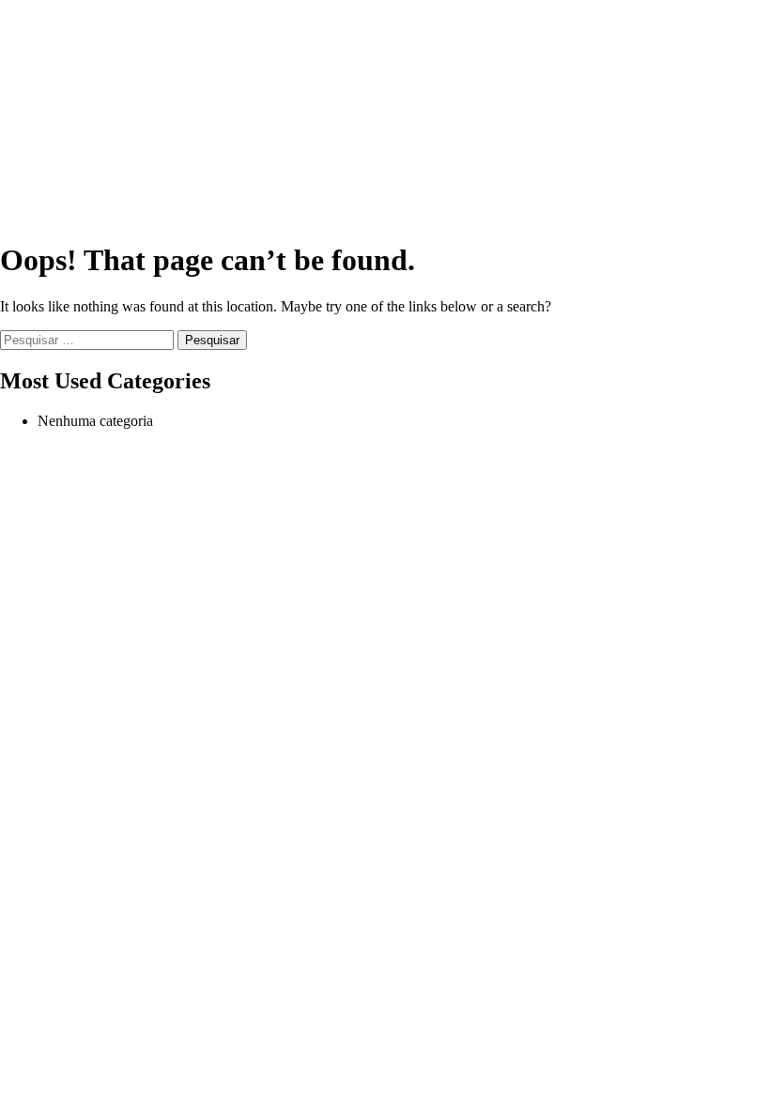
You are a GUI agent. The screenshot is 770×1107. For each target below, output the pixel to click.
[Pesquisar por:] (88, 339)
